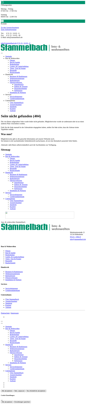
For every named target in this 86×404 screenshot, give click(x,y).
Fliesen (12, 60)
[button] (2, 53)
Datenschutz (5, 313)
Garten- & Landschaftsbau (19, 66)
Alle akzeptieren (7, 391)
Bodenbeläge (14, 64)
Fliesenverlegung (16, 82)
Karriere (13, 109)
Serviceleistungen (16, 97)
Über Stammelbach (16, 103)
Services (8, 193)
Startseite (8, 56)
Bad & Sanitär (15, 62)
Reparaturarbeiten (20, 88)
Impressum (15, 313)
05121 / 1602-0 (75, 237)
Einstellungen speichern (22, 402)
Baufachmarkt (15, 72)
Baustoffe (13, 70)
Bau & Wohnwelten (12, 156)
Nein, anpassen (19, 391)
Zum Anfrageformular (8, 29)
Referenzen (18, 90)
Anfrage (13, 111)
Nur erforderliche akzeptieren (36, 391)
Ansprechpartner (16, 105)
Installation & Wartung (18, 92)
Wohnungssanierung (17, 78)
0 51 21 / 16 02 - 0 (23, 43)
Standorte (13, 107)
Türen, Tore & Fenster (18, 68)
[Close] (2, 323)
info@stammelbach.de (9, 43)
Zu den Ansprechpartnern (10, 27)
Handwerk (9, 172)
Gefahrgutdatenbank (17, 99)
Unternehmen (10, 199)
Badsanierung (15, 80)
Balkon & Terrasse (21, 86)
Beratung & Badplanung (18, 76)
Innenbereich (19, 84)
